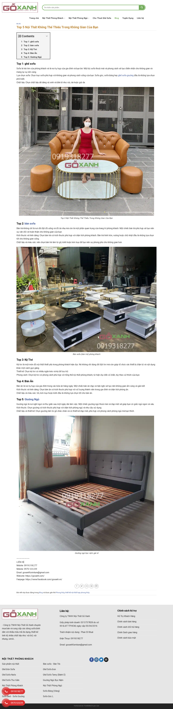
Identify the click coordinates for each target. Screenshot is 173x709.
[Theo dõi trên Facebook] (91, 659)
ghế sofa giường (126, 75)
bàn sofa (30, 223)
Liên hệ (140, 18)
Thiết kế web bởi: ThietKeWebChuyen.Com (86, 706)
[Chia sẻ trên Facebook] (77, 586)
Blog (117, 18)
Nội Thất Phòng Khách (52, 18)
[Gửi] (142, 7)
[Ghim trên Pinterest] (91, 586)
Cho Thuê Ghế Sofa (102, 18)
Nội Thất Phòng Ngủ (78, 18)
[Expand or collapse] (47, 36)
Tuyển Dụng (127, 18)
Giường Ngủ (32, 399)
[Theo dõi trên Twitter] (101, 659)
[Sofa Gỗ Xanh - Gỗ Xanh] (20, 7)
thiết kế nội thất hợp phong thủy (77, 592)
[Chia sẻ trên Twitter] (81, 586)
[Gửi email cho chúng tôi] (106, 659)
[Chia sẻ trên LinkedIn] (96, 586)
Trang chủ (34, 18)
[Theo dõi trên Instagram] (96, 659)
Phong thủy (60, 592)
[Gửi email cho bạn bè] (86, 586)
